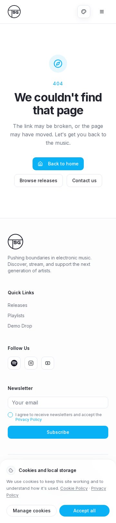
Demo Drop (20, 326)
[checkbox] (10, 414)
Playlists (16, 315)
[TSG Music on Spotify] (14, 363)
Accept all (84, 510)
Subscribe (58, 432)
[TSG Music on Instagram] (30, 363)
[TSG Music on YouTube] (47, 363)
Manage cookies (32, 510)
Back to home (63, 163)
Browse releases (38, 180)
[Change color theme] (83, 11)
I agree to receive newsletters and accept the (58, 417)
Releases (17, 305)
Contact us (84, 180)
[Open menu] (101, 11)
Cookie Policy (74, 488)
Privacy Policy (28, 419)
